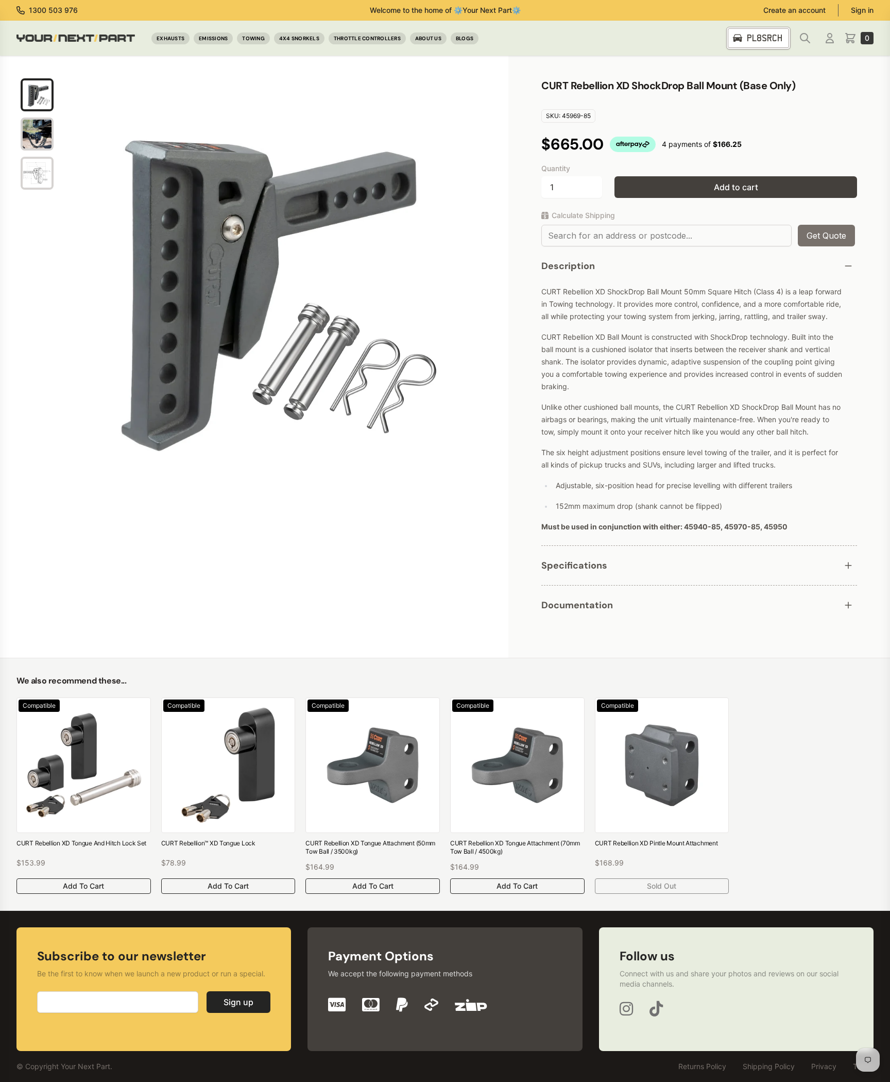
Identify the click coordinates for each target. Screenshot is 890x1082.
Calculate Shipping (583, 215)
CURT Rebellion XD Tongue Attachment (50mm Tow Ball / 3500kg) (370, 847)
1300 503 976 (53, 10)
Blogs (464, 38)
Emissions (213, 38)
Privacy (823, 1066)
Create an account (794, 10)
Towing (253, 38)
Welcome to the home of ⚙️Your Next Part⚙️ (445, 10)
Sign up (238, 1002)
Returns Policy (702, 1066)
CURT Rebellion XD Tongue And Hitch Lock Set (81, 843)
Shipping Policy (769, 1066)
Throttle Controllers (367, 38)
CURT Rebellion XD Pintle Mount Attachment (656, 843)
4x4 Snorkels (299, 38)
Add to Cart (83, 885)
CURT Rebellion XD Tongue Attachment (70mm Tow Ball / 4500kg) (515, 847)
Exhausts (170, 38)
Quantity (555, 168)
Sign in (862, 10)
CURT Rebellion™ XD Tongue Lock (208, 843)
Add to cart (736, 187)
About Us (428, 38)
